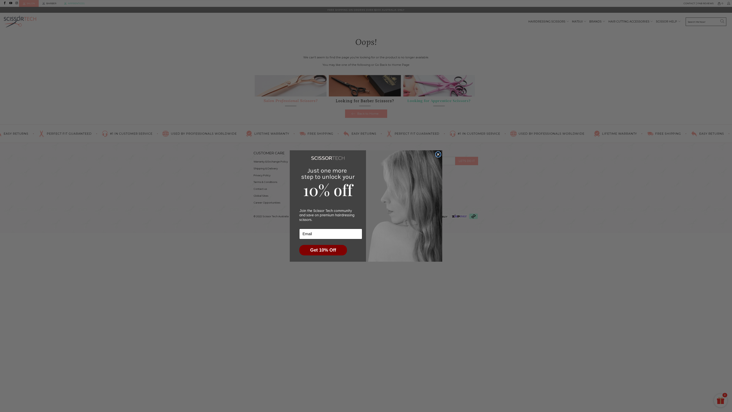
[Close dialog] (438, 154)
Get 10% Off (323, 250)
